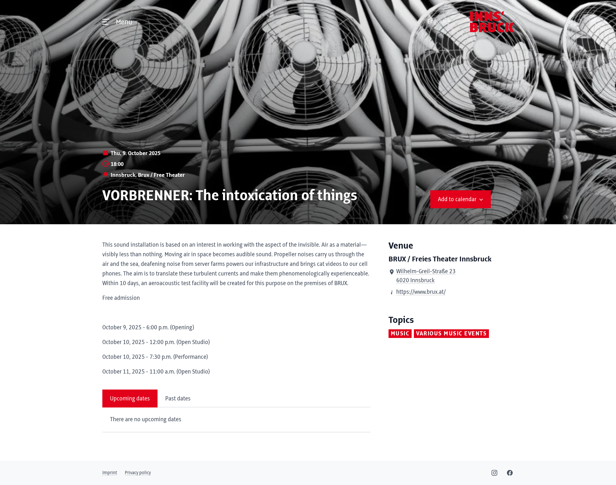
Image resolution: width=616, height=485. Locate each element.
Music (400, 334)
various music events (451, 334)
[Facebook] (510, 473)
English (436, 22)
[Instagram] (494, 473)
